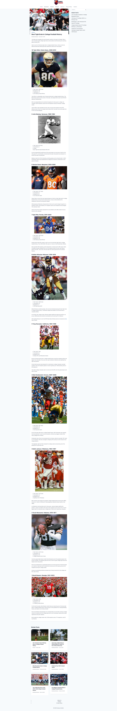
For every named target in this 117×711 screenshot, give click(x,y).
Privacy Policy (69, 6)
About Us (62, 6)
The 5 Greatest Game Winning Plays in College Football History (39, 644)
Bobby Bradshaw (35, 36)
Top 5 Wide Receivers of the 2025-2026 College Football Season (39, 689)
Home (41, 6)
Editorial (57, 6)
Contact (75, 6)
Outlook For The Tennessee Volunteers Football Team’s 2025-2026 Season (78, 30)
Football (52, 6)
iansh (34, 647)
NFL (66, 318)
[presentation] (39, 635)
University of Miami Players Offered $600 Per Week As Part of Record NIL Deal (58, 644)
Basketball (46, 6)
